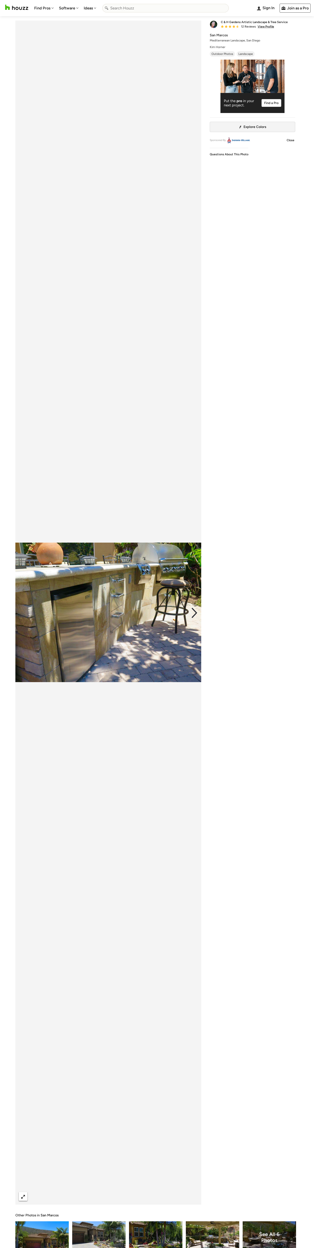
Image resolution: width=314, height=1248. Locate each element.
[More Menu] (193, 1196)
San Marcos (50, 1215)
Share (100, 1196)
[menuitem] (44, 8)
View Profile (266, 26)
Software (67, 8)
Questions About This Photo (229, 154)
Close (290, 140)
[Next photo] (194, 612)
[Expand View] (23, 1196)
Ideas (88, 8)
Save (122, 1196)
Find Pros (42, 8)
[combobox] (165, 8)
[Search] (106, 8)
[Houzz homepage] (16, 7)
